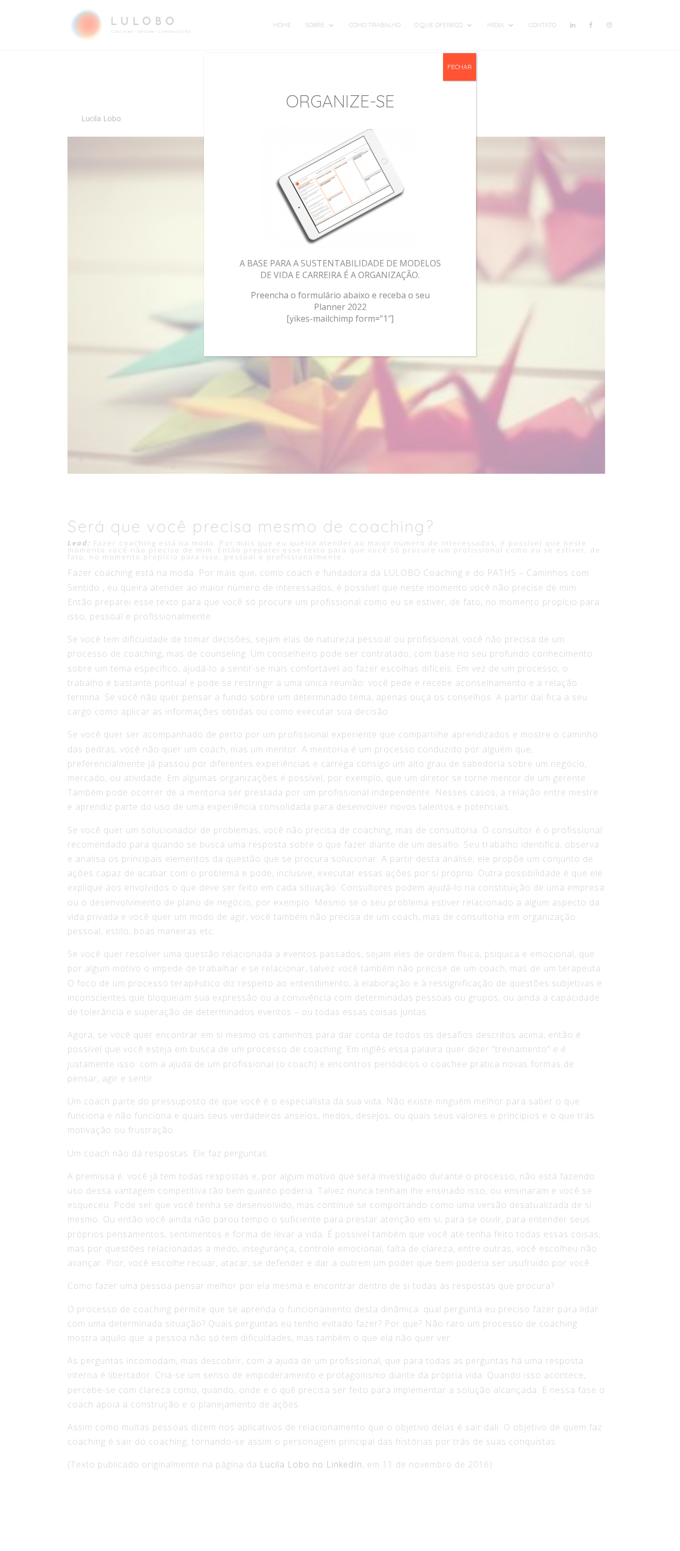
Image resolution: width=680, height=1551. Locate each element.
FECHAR (459, 67)
